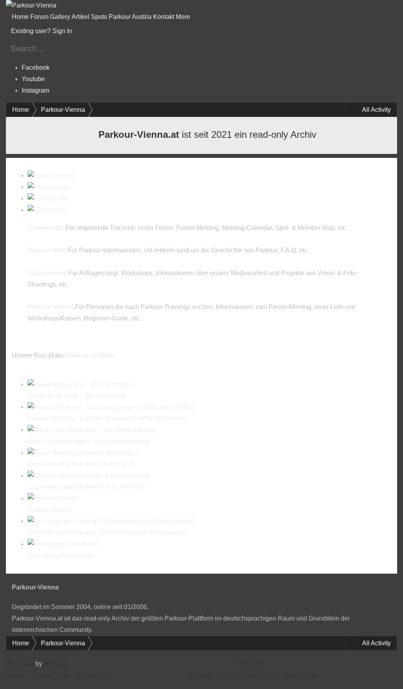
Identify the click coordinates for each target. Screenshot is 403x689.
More (184, 16)
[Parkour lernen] (51, 175)
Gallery (60, 16)
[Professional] (48, 186)
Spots (99, 16)
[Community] (47, 210)
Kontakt (163, 16)
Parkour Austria (130, 16)
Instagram (35, 90)
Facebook (36, 67)
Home (20, 16)
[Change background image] (93, 31)
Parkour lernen (50, 307)
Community (45, 227)
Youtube (33, 79)
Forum (39, 16)
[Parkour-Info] (48, 198)
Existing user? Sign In (43, 31)
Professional (46, 273)
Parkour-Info (46, 250)
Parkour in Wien (91, 355)
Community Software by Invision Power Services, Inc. (252, 675)
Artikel (80, 16)
